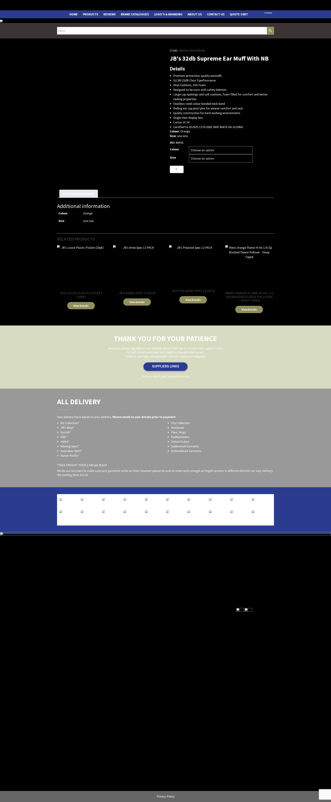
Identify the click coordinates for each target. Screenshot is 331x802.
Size (173, 157)
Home (73, 14)
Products (90, 14)
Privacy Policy (165, 796)
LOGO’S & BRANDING (168, 14)
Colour (174, 149)
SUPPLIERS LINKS (165, 366)
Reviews (109, 14)
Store (173, 50)
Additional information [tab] (79, 194)
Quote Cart (239, 14)
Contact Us (216, 14)
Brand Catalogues (135, 14)
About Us (195, 14)
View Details (81, 305)
